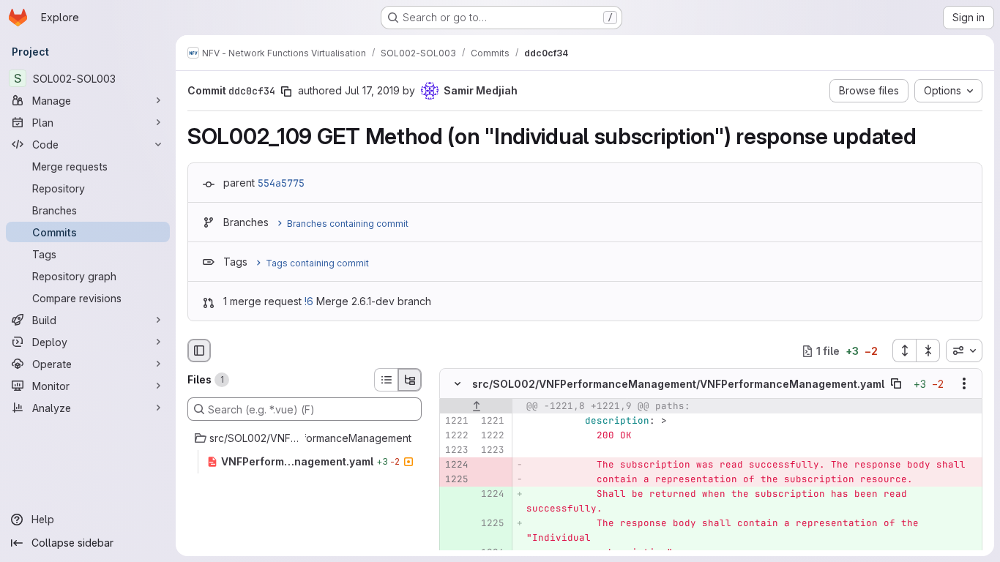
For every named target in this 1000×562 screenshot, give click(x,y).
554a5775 (281, 183)
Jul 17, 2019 (372, 90)
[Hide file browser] (199, 350)
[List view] (386, 379)
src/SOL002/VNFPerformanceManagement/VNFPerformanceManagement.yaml (678, 384)
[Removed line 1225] (456, 480)
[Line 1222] (456, 436)
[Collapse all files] (928, 350)
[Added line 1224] (492, 494)
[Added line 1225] (492, 524)
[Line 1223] (456, 450)
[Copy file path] (896, 384)
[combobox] (964, 350)
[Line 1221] (456, 421)
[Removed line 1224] (456, 465)
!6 (309, 301)
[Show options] (964, 384)
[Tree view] (410, 379)
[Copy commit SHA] (286, 91)
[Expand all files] (904, 350)
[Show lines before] (476, 407)
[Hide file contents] (457, 384)
